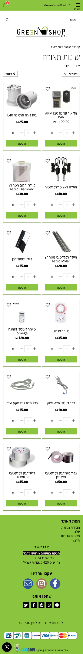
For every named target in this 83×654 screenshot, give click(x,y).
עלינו (77, 531)
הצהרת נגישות (70, 527)
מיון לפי (73, 74)
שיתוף (9, 74)
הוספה (61, 143)
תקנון (76, 540)
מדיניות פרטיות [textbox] (70, 536)
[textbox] (41, 560)
